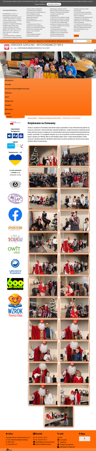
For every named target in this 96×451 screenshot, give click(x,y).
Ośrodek (8, 85)
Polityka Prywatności (66, 444)
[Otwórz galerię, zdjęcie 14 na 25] (74, 286)
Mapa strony (40, 41)
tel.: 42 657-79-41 (41, 437)
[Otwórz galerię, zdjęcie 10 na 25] (74, 242)
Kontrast (54, 41)
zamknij (76, 35)
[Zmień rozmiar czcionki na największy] (50, 41)
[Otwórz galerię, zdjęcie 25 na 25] (59, 416)
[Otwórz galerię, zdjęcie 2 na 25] (74, 156)
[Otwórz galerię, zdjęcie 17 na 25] (43, 329)
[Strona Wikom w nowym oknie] (9, 450)
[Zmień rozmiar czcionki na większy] (49, 41)
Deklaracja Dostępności (67, 447)
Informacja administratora (64, 41)
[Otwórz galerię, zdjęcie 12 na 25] (74, 264)
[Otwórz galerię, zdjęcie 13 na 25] (43, 286)
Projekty (8, 105)
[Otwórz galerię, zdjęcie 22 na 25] (74, 373)
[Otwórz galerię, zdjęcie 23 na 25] (43, 395)
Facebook (62, 442)
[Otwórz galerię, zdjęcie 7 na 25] (43, 221)
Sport (7, 97)
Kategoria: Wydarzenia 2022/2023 (50, 118)
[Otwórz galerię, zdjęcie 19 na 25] (43, 351)
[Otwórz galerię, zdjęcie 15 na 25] (43, 308)
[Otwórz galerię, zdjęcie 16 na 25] (74, 308)
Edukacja (8, 93)
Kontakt (7, 113)
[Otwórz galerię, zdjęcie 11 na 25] (43, 264)
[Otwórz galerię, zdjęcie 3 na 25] (43, 177)
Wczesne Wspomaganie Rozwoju (17, 89)
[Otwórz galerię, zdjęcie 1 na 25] (43, 156)
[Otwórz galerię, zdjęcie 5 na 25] (43, 199)
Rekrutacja (9, 109)
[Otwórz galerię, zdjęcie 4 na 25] (74, 177)
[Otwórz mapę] (84, 439)
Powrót (9, 117)
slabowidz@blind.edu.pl (43, 444)
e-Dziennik (63, 440)
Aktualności (9, 80)
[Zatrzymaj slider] (95, 50)
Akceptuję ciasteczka (54, 4)
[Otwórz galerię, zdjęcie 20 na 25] (74, 351)
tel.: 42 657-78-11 (41, 440)
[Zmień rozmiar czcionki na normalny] (48, 41)
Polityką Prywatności (45, 1)
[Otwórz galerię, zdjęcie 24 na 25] (74, 395)
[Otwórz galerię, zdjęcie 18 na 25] (74, 329)
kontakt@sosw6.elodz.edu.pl (44, 442)
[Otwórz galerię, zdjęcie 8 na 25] (74, 221)
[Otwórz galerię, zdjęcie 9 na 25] (43, 242)
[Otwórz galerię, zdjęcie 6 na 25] (74, 199)
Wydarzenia (9, 101)
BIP (60, 437)
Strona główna (32, 41)
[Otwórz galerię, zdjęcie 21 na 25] (43, 373)
